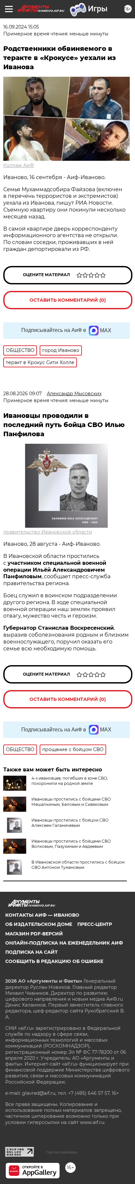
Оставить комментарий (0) (67, 300)
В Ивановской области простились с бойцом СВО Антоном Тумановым (78, 865)
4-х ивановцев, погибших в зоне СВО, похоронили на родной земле (69, 781)
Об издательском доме (38, 924)
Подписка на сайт (31, 952)
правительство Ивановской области (47, 532)
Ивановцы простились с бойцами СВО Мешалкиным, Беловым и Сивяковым (71, 802)
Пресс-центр (94, 924)
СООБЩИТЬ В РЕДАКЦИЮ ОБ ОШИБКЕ (54, 961)
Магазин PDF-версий (34, 934)
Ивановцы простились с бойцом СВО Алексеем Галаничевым (69, 823)
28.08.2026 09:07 (22, 394)
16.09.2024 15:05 (21, 27)
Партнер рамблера (61, 1152)
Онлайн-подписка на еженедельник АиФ (64, 943)
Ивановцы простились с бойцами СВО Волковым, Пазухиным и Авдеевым (71, 844)
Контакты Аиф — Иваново (42, 915)
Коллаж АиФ (18, 165)
